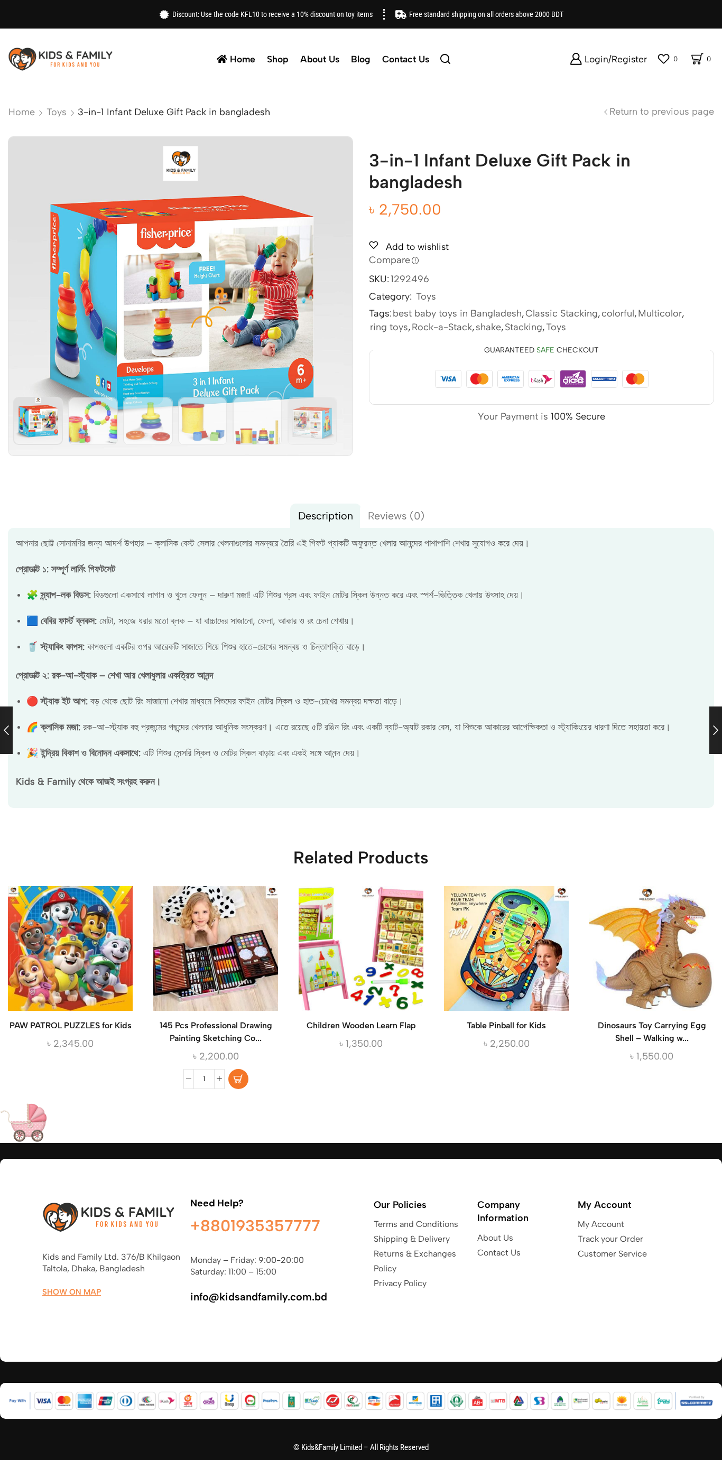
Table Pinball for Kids (506, 1025)
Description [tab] (325, 515)
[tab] (325, 516)
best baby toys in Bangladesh (457, 313)
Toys (57, 112)
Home (242, 58)
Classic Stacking (561, 313)
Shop (278, 58)
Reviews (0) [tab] (396, 515)
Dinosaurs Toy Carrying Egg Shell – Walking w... (652, 1031)
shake (488, 327)
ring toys (389, 327)
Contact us (405, 58)
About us (319, 58)
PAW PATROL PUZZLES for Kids (71, 1025)
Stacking (523, 327)
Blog (361, 58)
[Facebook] (47, 1317)
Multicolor (660, 313)
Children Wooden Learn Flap (361, 1025)
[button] (238, 1079)
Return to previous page (661, 111)
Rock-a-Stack (442, 327)
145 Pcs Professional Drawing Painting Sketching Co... (216, 1031)
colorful (617, 313)
